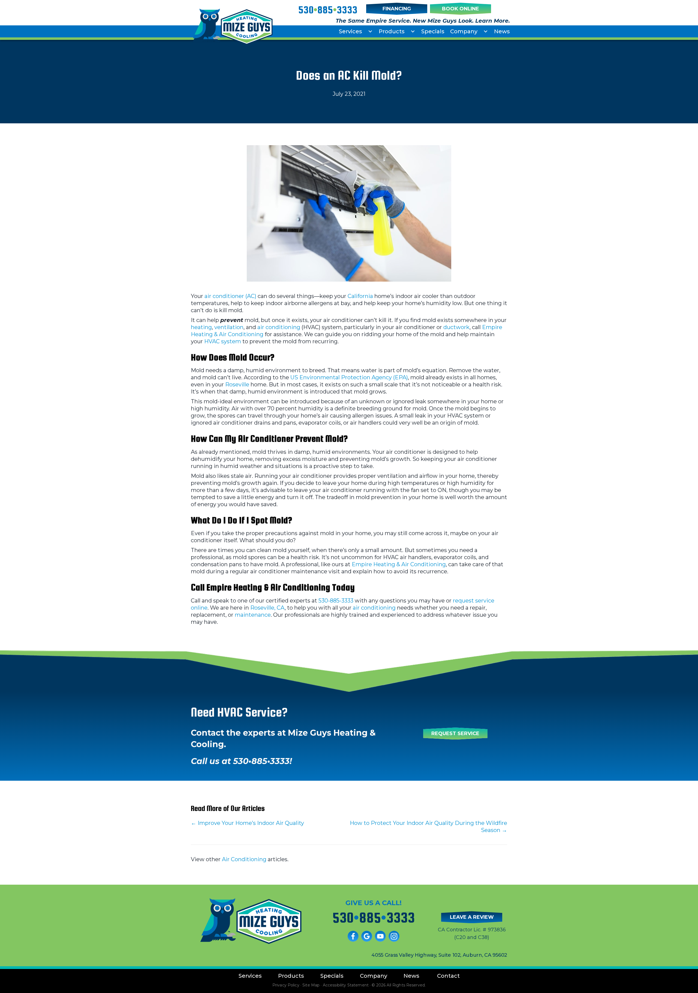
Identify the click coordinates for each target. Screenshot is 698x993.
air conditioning (278, 327)
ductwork (456, 327)
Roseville (237, 384)
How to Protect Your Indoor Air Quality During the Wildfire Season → (428, 826)
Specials (432, 31)
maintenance (253, 615)
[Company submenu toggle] (485, 31)
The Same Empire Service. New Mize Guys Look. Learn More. (423, 20)
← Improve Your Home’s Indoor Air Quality (247, 823)
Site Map (311, 985)
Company (463, 31)
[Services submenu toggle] (370, 31)
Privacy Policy (285, 985)
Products (392, 31)
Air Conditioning (244, 859)
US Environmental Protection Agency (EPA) (349, 377)
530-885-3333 (335, 600)
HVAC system (222, 341)
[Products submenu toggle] (412, 31)
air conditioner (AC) (230, 296)
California (360, 296)
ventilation (228, 327)
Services (350, 31)
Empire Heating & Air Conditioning (399, 564)
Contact (448, 976)
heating (201, 327)
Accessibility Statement (346, 985)
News (502, 31)
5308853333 (327, 10)
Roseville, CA (267, 607)
